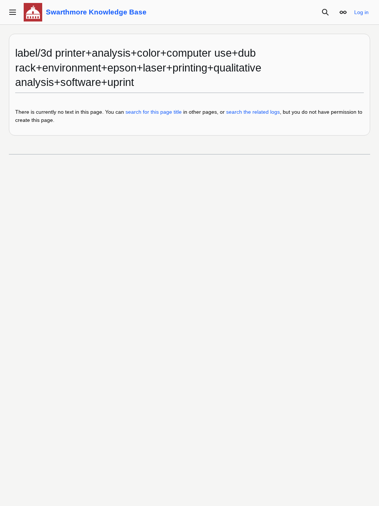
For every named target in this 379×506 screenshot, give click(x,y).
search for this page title (153, 112)
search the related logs (253, 112)
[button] (12, 12)
